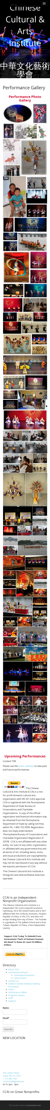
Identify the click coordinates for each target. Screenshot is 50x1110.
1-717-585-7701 (10, 1078)
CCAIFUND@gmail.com (13, 1081)
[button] (17, 113)
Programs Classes (16, 995)
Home (11, 989)
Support (12, 1001)
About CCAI (13, 969)
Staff (10, 998)
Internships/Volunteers (24, 975)
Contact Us (13, 981)
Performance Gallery (17, 992)
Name (6, 1008)
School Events (20, 978)
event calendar (26, 766)
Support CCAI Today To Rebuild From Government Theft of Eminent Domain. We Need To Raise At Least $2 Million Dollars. (24, 940)
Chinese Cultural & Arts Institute (25, 25)
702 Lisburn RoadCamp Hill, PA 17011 (12, 1074)
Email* (6, 1018)
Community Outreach (18, 972)
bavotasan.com (34, 1105)
